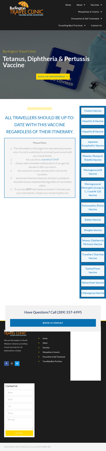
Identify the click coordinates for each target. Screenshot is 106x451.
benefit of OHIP (50, 159)
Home (68, 5)
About (80, 5)
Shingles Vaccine (93, 230)
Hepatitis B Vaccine (92, 131)
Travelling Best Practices (70, 25)
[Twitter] (17, 363)
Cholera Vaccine (92, 110)
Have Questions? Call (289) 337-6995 (53, 312)
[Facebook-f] (6, 363)
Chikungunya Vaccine (92, 292)
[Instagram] (12, 363)
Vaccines (95, 5)
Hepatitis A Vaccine (92, 121)
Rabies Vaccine (93, 219)
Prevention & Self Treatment (85, 18)
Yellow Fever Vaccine (93, 282)
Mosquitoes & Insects (88, 11)
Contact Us (96, 25)
